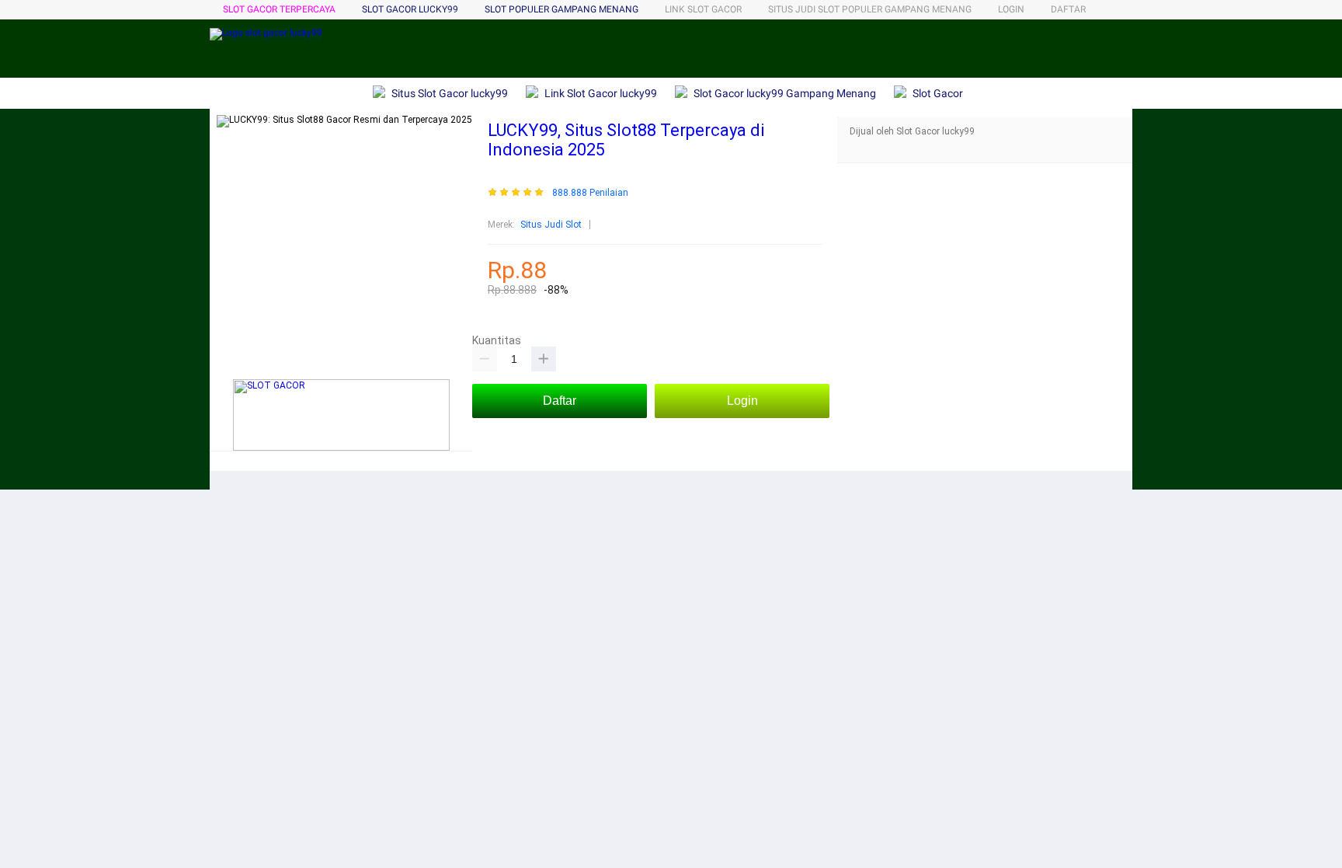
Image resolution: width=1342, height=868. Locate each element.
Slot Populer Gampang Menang (561, 9)
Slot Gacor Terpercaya (279, 9)
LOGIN (1011, 9)
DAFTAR (1068, 9)
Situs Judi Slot (551, 224)
